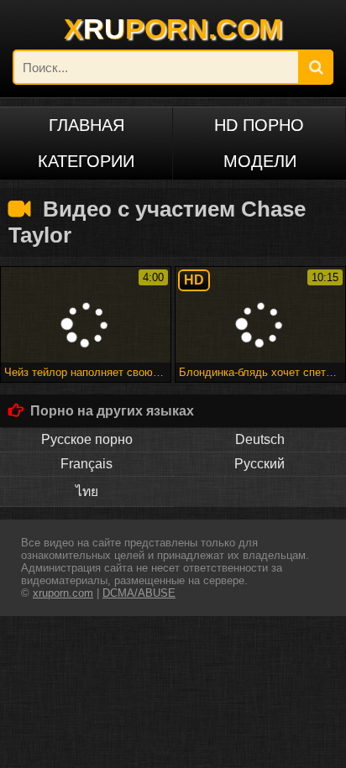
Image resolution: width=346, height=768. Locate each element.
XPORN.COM (173, 28)
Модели (259, 161)
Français (86, 464)
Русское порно (87, 439)
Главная (86, 125)
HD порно (259, 125)
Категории (86, 161)
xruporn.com (63, 593)
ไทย (87, 491)
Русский (259, 464)
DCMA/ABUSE (139, 593)
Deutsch (260, 439)
